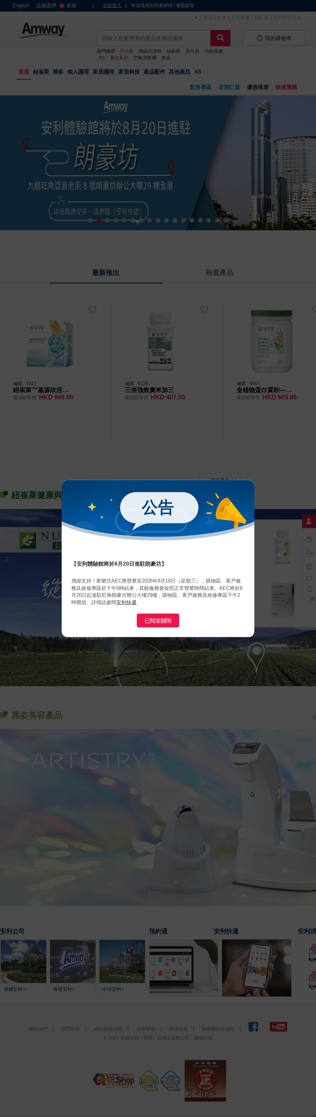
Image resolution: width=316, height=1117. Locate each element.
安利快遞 (126, 602)
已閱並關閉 (158, 621)
